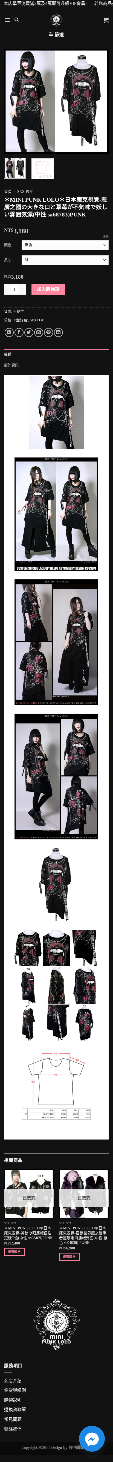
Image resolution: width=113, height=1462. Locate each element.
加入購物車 (48, 289)
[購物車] (106, 20)
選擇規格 (14, 1251)
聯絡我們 (13, 1429)
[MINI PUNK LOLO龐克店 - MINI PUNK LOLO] (56, 20)
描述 (7, 354)
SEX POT (25, 192)
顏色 (7, 245)
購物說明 (13, 1400)
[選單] (7, 20)
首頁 (8, 192)
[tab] (56, 354)
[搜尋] (17, 20)
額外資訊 (11, 365)
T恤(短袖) (20, 320)
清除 (106, 237)
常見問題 (13, 1419)
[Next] (100, 101)
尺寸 (7, 260)
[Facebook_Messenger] (92, 1439)
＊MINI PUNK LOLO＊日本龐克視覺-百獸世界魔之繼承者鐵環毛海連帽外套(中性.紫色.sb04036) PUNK (83, 1235)
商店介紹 (13, 1380)
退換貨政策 (15, 1409)
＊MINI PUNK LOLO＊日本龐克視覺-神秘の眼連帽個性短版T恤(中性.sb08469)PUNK (28, 1233)
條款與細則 (15, 1390)
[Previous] (13, 101)
